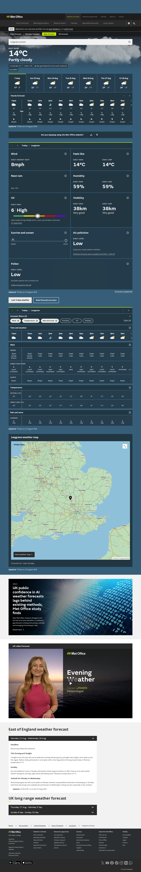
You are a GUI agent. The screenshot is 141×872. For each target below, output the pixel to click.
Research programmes (90, 17)
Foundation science (60, 845)
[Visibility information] (127, 197)
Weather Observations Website (16, 848)
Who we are (103, 835)
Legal (124, 840)
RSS (124, 845)
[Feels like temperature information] (127, 153)
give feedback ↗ (55, 29)
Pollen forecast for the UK (21, 285)
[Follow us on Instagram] (121, 862)
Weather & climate (73, 17)
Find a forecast (22, 23)
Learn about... (109, 23)
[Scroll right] (129, 96)
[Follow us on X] (102, 862)
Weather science (59, 837)
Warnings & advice (41, 23)
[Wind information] (129, 344)
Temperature (28, 321)
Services (103, 17)
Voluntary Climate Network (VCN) (14, 854)
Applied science (59, 843)
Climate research (59, 840)
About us (113, 17)
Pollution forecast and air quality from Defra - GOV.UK (94, 254)
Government (80, 835)
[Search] (128, 41)
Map (49, 34)
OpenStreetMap (125, 558)
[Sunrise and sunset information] (65, 232)
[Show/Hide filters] (130, 316)
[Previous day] (12, 145)
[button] (70, 498)
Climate (74, 23)
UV (77, 321)
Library (56, 848)
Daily (15, 34)
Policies (125, 832)
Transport (79, 837)
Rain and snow (47, 321)
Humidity (65, 321)
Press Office (103, 840)
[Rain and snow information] (129, 412)
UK (63, 34)
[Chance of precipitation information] (65, 175)
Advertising (80, 850)
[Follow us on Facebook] (112, 862)
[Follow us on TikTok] (116, 862)
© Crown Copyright (126, 869)
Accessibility (127, 835)
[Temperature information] (129, 387)
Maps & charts (60, 23)
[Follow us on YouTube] (107, 862)
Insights (79, 848)
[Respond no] (97, 135)
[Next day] (18, 145)
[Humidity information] (127, 175)
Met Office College (15, 835)
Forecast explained (123, 291)
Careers (121, 17)
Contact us (102, 848)
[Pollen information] (127, 263)
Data (78, 843)
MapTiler (116, 558)
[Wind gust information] (65, 153)
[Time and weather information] (129, 327)
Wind (13, 321)
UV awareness (16, 223)
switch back (68, 29)
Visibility (88, 321)
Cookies (125, 837)
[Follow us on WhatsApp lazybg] (130, 862)
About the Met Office (106, 832)
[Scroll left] (124, 96)
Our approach (58, 835)
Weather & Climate (39, 832)
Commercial (103, 837)
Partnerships (103, 845)
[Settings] (128, 23)
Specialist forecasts (90, 23)
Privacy (125, 843)
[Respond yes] (91, 135)
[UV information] (65, 197)
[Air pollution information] (127, 232)
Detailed (32, 34)
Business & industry (82, 840)
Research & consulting (83, 845)
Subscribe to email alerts (107, 850)
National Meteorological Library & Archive (16, 841)
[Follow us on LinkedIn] (126, 862)
